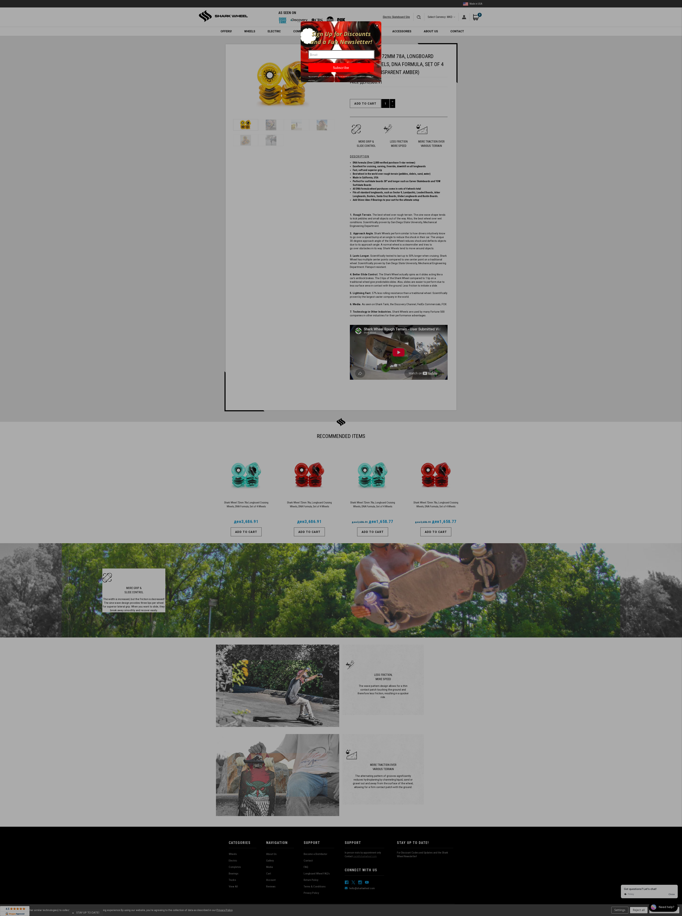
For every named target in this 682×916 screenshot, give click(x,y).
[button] (377, 25)
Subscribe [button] (341, 67)
